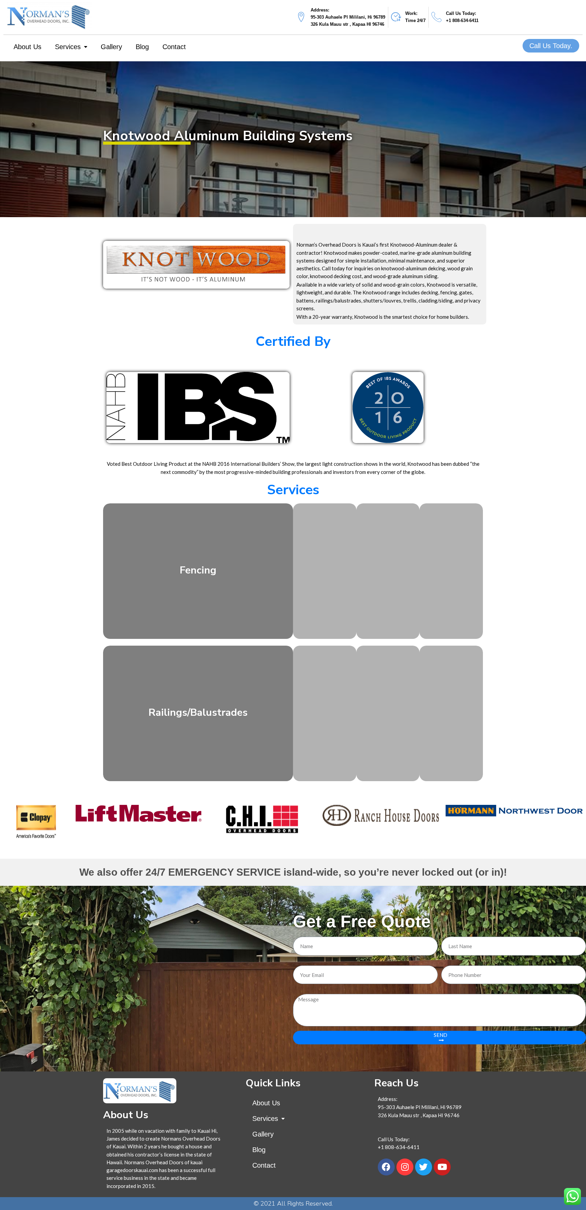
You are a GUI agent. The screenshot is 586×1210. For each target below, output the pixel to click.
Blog (142, 46)
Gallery (111, 46)
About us (27, 46)
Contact (174, 46)
